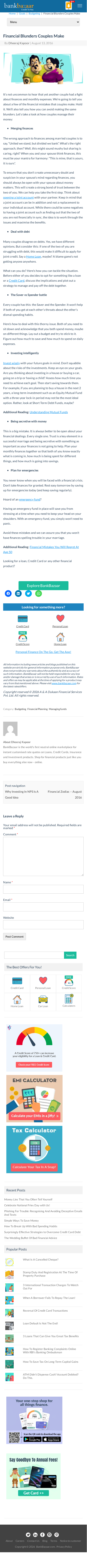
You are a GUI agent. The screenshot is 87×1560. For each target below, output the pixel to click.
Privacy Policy (64, 1546)
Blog (44, 1540)
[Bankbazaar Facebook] (42, 1535)
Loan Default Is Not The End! (40, 1323)
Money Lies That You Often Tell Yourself (28, 1199)
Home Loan (33, 256)
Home (12, 13)
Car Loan (43, 1006)
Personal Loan (60, 626)
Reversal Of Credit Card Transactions (45, 1310)
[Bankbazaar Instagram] (49, 1535)
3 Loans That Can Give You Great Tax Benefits (51, 1336)
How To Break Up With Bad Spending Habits (30, 1226)
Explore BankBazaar (43, 585)
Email (7, 900)
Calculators (69, 1005)
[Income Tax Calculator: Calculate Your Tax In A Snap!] (34, 1174)
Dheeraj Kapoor (18, 43)
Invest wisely (11, 363)
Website (8, 917)
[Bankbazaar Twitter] (28, 1535)
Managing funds (58, 709)
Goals (22, 13)
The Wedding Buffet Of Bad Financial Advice (30, 1238)
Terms (53, 1540)
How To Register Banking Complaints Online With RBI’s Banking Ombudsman (49, 1350)
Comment (10, 834)
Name (8, 882)
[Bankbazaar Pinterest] (56, 1535)
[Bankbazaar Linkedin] (35, 1535)
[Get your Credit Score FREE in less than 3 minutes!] (34, 1072)
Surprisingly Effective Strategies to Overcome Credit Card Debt (42, 1232)
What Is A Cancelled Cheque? (40, 1259)
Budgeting (34, 13)
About (9, 1540)
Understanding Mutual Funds (49, 412)
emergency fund (29, 499)
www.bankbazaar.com (64, 683)
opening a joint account (18, 197)
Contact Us (33, 1540)
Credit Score (22, 644)
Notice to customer (70, 1540)
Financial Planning (37, 709)
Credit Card (16, 280)
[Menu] (80, 5)
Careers (20, 1540)
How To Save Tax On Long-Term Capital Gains (50, 1361)
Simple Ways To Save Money (21, 1220)
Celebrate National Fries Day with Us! (27, 1205)
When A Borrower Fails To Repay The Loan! (49, 1297)
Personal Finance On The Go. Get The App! (43, 652)
